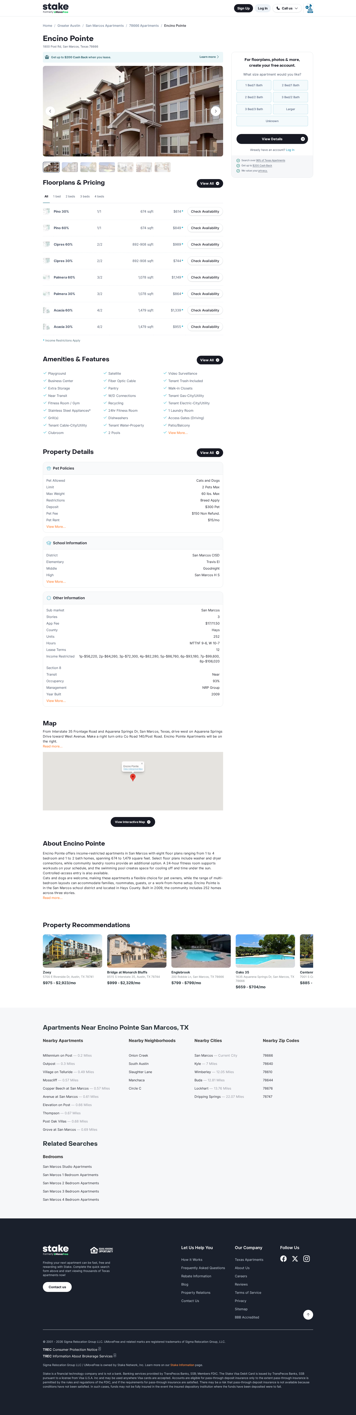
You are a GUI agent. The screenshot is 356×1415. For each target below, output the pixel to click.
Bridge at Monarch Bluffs (127, 972)
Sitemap (241, 1309)
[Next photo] (216, 111)
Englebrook (180, 972)
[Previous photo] (50, 111)
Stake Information (182, 1365)
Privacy (240, 1301)
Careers (241, 1276)
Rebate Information (196, 1276)
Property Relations (195, 1292)
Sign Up (243, 8)
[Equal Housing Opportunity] (101, 1250)
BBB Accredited (247, 1317)
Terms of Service (248, 1292)
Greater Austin (68, 25)
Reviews (241, 1284)
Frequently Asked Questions (203, 1268)
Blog (184, 1284)
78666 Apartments (144, 25)
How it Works (191, 1260)
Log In (263, 8)
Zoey (47, 972)
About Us (242, 1268)
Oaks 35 (242, 972)
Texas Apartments (249, 1260)
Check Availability (205, 211)
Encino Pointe (68, 39)
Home (47, 25)
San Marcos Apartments (105, 25)
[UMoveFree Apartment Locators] (56, 1250)
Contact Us (190, 1301)
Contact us (57, 1287)
